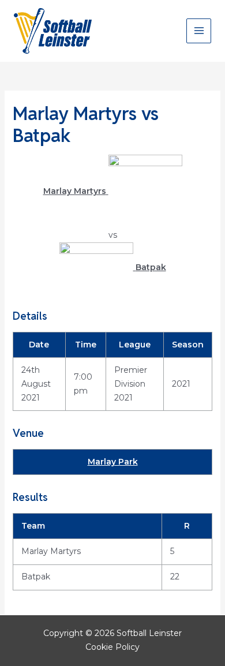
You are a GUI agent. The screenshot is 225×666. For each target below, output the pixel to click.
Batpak (35, 576)
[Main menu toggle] (198, 30)
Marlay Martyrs (51, 551)
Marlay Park (113, 462)
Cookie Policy (112, 647)
